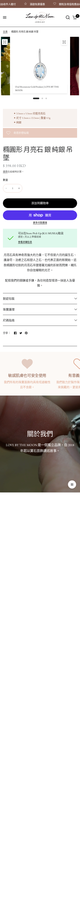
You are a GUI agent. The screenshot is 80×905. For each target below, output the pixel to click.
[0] (74, 17)
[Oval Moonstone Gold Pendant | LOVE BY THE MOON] (64, 42)
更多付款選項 (40, 223)
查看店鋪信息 (25, 242)
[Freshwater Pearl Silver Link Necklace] (5, 42)
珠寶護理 (9, 309)
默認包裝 (9, 298)
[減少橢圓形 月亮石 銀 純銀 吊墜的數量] (6, 188)
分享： (7, 333)
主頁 (5, 31)
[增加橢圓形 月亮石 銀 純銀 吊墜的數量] (19, 188)
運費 (5, 171)
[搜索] (67, 17)
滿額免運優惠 (32, 4)
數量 (5, 180)
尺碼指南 (9, 320)
